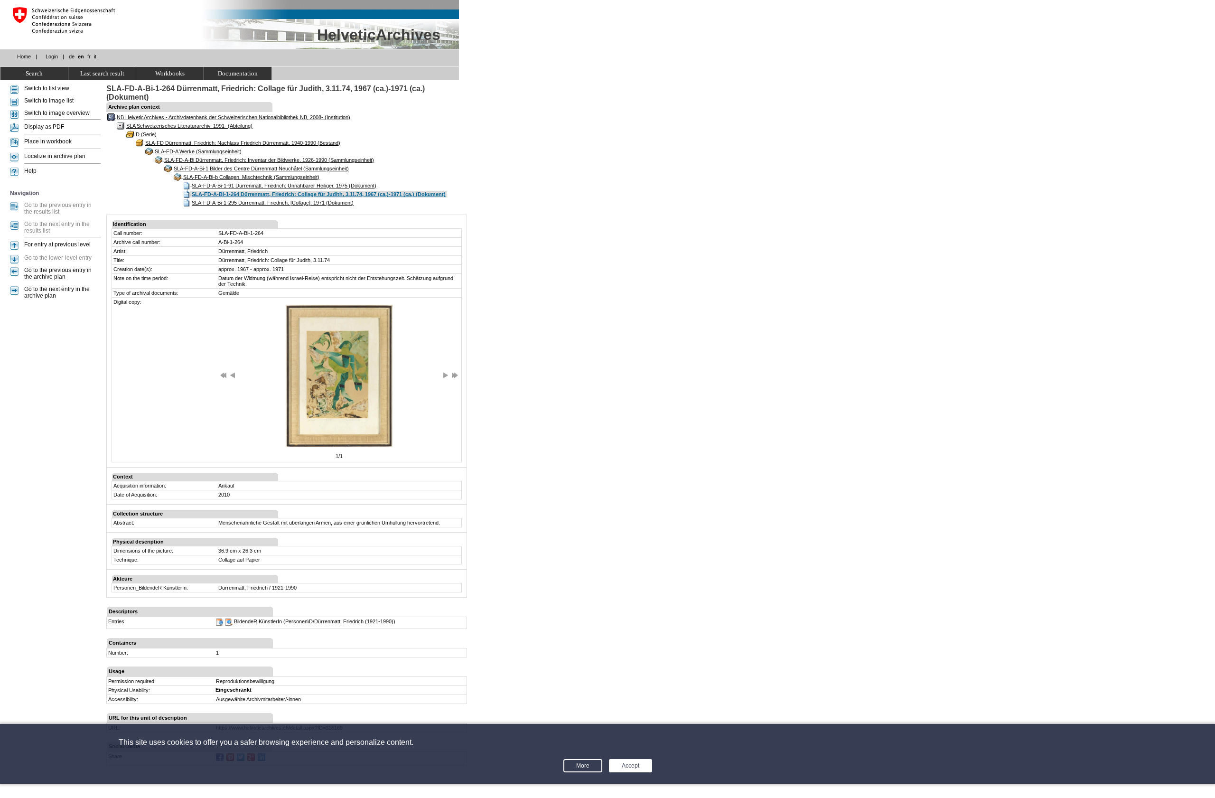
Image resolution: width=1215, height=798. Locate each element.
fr (89, 56)
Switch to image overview (57, 113)
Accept (630, 765)
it (95, 56)
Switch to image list (49, 100)
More (582, 765)
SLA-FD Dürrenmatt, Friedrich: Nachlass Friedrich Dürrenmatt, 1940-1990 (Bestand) (242, 143)
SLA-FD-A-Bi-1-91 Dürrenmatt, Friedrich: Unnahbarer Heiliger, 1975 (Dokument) (284, 185)
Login (52, 56)
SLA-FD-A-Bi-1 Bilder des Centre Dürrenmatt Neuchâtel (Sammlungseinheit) (261, 168)
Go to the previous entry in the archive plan (58, 273)
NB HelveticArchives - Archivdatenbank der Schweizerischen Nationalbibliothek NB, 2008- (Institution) (233, 117)
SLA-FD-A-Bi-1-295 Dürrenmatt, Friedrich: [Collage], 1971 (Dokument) (273, 203)
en (81, 56)
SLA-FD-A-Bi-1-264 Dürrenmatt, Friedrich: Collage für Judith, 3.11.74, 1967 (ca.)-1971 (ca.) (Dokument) (319, 194)
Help (30, 171)
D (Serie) (146, 134)
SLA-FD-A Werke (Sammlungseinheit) (198, 151)
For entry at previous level (57, 244)
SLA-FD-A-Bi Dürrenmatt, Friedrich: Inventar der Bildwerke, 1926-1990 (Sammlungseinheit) (269, 160)
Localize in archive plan (54, 156)
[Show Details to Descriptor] (220, 624)
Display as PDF (44, 126)
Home (24, 56)
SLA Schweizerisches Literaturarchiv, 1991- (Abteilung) (189, 126)
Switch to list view (46, 88)
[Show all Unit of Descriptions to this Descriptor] (229, 624)
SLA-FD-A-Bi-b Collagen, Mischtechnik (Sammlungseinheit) (251, 177)
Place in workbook (48, 141)
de (72, 56)
